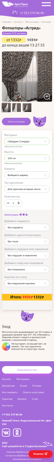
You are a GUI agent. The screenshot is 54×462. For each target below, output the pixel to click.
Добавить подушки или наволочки (26, 249)
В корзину (38, 454)
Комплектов (12, 196)
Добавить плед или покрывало (24, 263)
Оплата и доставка (33, 392)
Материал (11, 135)
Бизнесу (22, 398)
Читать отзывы (16, 121)
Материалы (23, 378)
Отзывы (36, 385)
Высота (9, 151)
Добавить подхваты (17, 221)
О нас (35, 398)
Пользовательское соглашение (27, 459)
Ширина (9, 168)
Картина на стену (15, 277)
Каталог (6, 378)
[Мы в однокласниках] (18, 432)
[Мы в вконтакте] (7, 432)
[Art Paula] (15, 5)
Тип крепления (14, 182)
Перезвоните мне (27, 369)
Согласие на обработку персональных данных (26, 455)
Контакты (7, 405)
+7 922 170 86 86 (32, 13)
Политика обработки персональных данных (26, 452)
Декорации (8, 385)
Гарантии (7, 398)
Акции (23, 385)
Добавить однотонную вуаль (23, 235)
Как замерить (10, 392)
